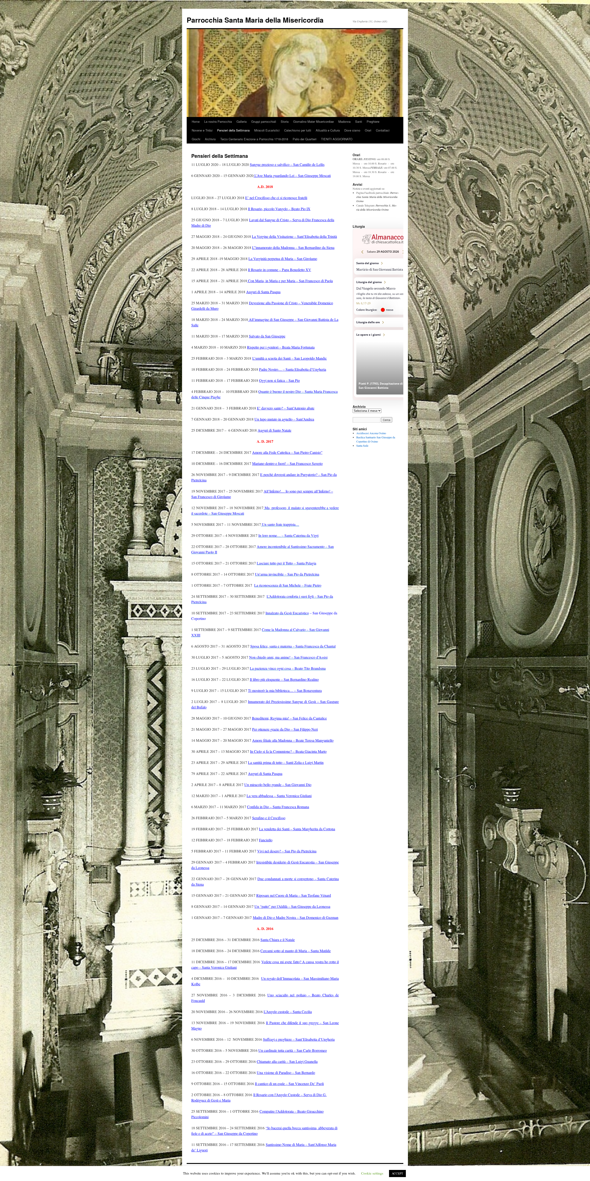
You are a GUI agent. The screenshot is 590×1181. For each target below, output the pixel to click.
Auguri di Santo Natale (274, 430)
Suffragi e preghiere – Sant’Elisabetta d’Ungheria (299, 1039)
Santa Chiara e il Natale (277, 939)
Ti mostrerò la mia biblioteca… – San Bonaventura (285, 690)
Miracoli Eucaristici (267, 130)
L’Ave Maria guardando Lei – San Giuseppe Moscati (292, 175)
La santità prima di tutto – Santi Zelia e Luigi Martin (286, 762)
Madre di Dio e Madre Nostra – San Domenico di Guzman (295, 917)
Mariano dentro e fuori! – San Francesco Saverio (287, 463)
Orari (368, 130)
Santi (358, 121)
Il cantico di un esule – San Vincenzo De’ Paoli (289, 1083)
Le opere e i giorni (383, 363)
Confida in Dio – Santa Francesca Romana (278, 806)
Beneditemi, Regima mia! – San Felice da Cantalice (289, 718)
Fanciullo (265, 839)
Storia (285, 121)
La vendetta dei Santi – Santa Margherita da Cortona (297, 828)
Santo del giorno (383, 266)
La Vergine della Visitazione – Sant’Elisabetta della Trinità (294, 236)
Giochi (196, 139)
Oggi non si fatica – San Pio (279, 380)
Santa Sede (362, 445)
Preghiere (373, 121)
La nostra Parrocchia (218, 121)
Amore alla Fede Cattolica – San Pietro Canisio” (287, 452)
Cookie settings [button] (372, 1173)
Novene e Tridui (202, 130)
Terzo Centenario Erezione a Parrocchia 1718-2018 (254, 139)
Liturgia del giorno (383, 296)
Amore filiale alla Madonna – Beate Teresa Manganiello (292, 740)
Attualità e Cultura (328, 130)
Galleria (241, 121)
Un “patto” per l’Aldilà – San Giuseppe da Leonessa (292, 906)
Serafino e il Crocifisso (268, 817)
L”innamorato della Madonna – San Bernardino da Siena (293, 247)
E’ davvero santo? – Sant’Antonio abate (285, 408)
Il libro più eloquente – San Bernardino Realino (284, 679)
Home (196, 121)
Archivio (210, 139)
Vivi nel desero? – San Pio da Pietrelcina (286, 851)
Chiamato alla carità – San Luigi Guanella (287, 1061)
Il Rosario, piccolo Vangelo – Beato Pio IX (279, 208)
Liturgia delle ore (383, 322)
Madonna (344, 121)
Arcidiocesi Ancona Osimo (371, 433)
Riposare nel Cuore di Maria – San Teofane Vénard (293, 895)
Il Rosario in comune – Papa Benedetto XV (279, 269)
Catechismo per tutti (297, 130)
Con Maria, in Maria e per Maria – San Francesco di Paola (290, 280)
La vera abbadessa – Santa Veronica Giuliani (279, 795)
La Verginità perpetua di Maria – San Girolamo (282, 258)
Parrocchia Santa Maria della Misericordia (255, 20)
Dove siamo (352, 130)
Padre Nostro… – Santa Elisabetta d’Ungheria (292, 369)
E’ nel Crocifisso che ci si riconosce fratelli (276, 197)
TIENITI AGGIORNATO (336, 139)
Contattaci (382, 130)
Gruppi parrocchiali (263, 121)
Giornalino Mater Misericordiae (313, 121)
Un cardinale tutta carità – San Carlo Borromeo (292, 1050)
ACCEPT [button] (397, 1173)
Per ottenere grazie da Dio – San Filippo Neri (285, 729)
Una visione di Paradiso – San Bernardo (286, 1072)
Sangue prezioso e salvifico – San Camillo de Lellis (287, 164)
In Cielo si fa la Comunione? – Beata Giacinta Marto (288, 751)
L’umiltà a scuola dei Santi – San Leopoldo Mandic (289, 358)
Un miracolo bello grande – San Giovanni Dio (277, 784)
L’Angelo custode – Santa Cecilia (288, 1011)
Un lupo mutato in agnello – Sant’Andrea (284, 419)
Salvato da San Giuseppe (267, 336)
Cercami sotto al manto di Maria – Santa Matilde (295, 950)
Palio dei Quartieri (304, 139)
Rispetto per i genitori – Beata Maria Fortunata (281, 347)
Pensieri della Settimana (233, 130)
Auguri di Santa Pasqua (263, 291)
